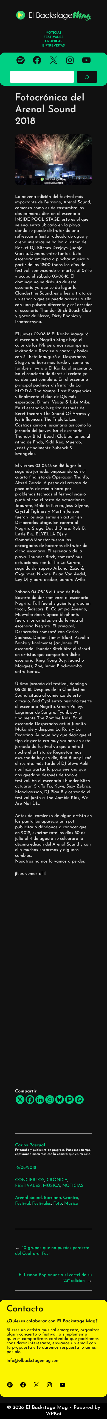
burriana (52, 1198)
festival (22, 1203)
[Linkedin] (39, 1099)
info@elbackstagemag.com (33, 1361)
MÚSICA (51, 1186)
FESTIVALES (28, 1186)
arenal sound (28, 1198)
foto (57, 1203)
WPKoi (53, 1414)
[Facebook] (30, 1099)
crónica (70, 1198)
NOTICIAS (72, 1186)
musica (71, 1203)
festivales (41, 1203)
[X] (20, 1099)
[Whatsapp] (79, 1099)
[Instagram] (49, 1099)
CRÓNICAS (53, 41)
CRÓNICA (57, 1180)
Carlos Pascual (30, 1145)
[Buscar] (87, 77)
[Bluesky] (59, 1099)
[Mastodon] (69, 1099)
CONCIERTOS (29, 1180)
